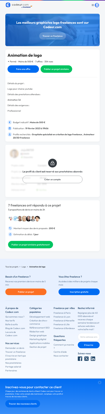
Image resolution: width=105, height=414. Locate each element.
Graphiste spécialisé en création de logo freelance (57, 134)
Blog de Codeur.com (15, 328)
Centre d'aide (60, 351)
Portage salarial (13, 366)
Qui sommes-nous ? (14, 316)
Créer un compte (52, 179)
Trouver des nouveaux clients (23, 403)
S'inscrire (88, 345)
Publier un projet (26, 291)
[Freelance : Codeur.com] (19, 5)
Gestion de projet (38, 347)
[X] (86, 358)
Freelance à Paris (62, 312)
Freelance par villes (64, 308)
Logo (24, 266)
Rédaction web (37, 331)
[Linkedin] (93, 358)
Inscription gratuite (79, 291)
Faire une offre (23, 69)
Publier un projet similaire (56, 69)
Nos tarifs (10, 320)
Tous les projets (11, 266)
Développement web (40, 316)
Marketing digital (38, 339)
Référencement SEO (40, 327)
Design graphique (38, 335)
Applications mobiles (40, 343)
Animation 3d (14, 99)
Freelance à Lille (62, 324)
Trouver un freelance (53, 36)
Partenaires (11, 370)
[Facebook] (80, 358)
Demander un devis (14, 348)
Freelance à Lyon (62, 316)
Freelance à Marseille (64, 320)
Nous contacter (61, 355)
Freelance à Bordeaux (64, 328)
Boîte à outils (11, 324)
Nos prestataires (13, 362)
